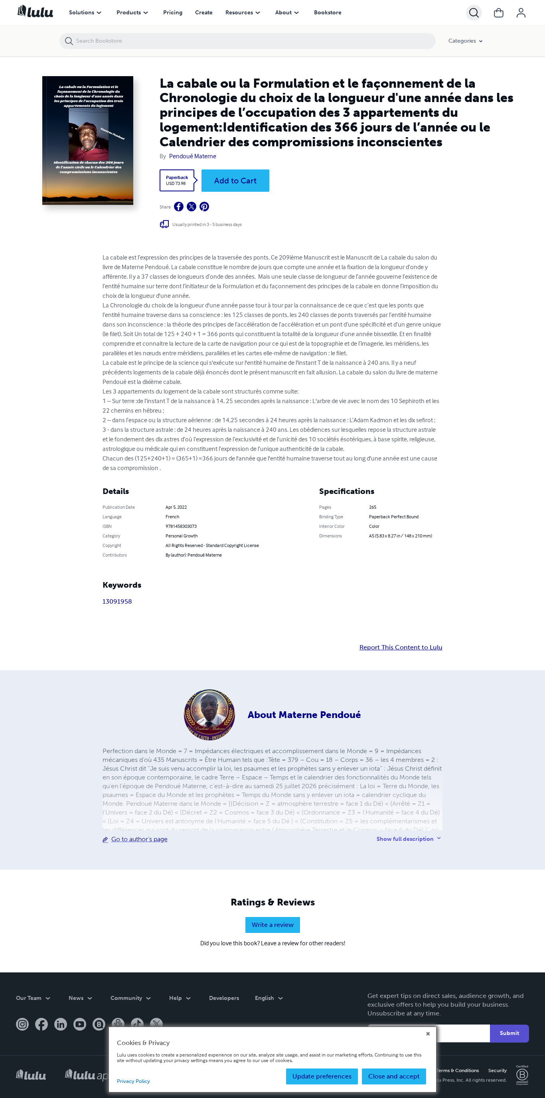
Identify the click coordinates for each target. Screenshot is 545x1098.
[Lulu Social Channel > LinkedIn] (60, 1025)
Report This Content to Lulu (400, 647)
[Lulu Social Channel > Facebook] (41, 1025)
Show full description (405, 839)
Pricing (172, 12)
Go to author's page (139, 839)
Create (204, 12)
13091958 (117, 601)
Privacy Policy (133, 1081)
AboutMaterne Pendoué (304, 714)
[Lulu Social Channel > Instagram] (22, 1025)
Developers (224, 998)
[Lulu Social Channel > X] (156, 1025)
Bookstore (328, 12)
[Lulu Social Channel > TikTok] (137, 1025)
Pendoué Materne (192, 155)
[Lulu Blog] (99, 1025)
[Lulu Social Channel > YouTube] (79, 1025)
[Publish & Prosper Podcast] (118, 1025)
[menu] (99, 13)
